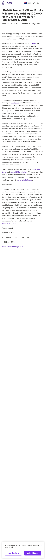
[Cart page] (33, 3)
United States (33, 553)
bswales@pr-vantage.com (12, 246)
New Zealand (13, 553)
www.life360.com (25, 180)
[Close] (41, 546)
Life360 (33, 43)
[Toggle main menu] (42, 3)
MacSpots (15, 103)
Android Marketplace (19, 172)
